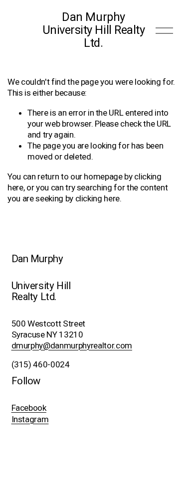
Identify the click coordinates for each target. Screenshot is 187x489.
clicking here (97, 198)
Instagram (30, 419)
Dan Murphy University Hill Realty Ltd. (93, 30)
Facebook (28, 408)
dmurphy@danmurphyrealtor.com (71, 345)
